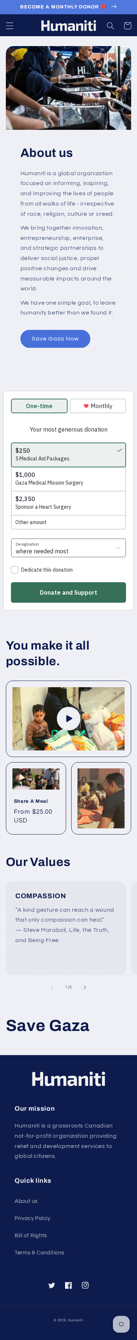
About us (26, 1201)
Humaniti (75, 1320)
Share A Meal (31, 801)
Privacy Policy (32, 1218)
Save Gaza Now (55, 339)
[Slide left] (52, 987)
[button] (9, 25)
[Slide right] (85, 987)
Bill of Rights (31, 1235)
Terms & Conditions (39, 1253)
